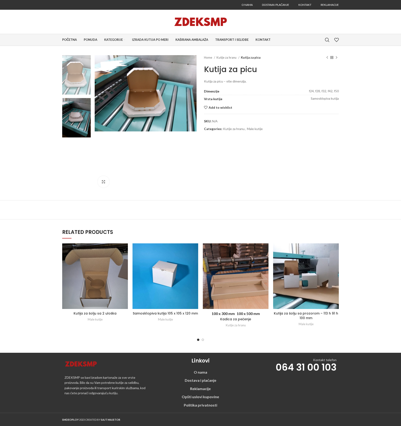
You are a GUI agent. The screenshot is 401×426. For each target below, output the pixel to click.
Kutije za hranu (227, 57)
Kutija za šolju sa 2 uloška (95, 313)
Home (208, 57)
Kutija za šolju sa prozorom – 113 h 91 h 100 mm (306, 315)
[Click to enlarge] (103, 182)
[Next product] (336, 57)
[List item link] (200, 372)
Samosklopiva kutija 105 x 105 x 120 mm (165, 313)
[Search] (327, 40)
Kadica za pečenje (235, 319)
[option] (76, 75)
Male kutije (255, 129)
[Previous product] (327, 57)
